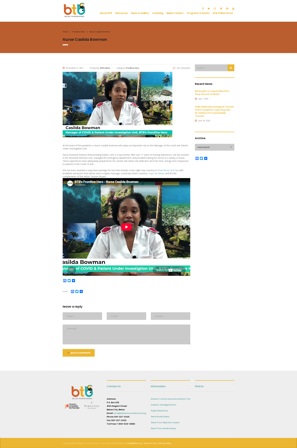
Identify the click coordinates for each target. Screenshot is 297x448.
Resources (121, 13)
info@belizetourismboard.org (130, 413)
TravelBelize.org (134, 443)
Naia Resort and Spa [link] (168, 170)
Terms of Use (149, 443)
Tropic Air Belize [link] (156, 173)
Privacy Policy (164, 443)
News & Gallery (140, 13)
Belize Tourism (175, 13)
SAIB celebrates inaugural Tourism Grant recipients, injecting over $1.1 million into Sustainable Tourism (214, 111)
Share (65, 291)
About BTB (106, 13)
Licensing (157, 13)
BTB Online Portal (223, 13)
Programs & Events (198, 13)
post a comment (80, 352)
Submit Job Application (163, 404)
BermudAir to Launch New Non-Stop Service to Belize (212, 93)
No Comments (183, 68)
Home (65, 31)
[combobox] (214, 147)
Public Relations (159, 410)
